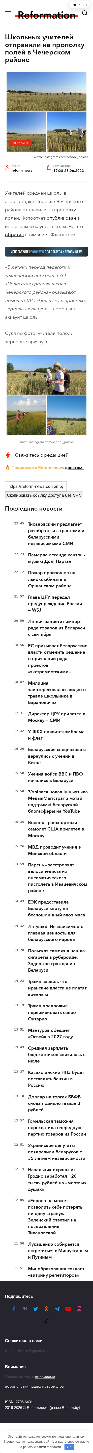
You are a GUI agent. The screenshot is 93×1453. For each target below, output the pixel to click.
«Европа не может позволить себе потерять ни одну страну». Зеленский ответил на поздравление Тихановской (55, 1216)
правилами (45, 1377)
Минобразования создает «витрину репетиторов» (56, 1272)
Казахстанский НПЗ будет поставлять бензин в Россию (56, 1079)
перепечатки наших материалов (34, 1386)
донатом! (74, 467)
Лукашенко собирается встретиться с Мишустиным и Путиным (58, 1251)
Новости (20, 143)
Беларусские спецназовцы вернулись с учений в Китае (57, 756)
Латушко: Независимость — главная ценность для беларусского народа (57, 933)
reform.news (22, 170)
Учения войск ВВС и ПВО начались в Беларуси (55, 777)
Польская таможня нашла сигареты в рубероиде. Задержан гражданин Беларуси (56, 960)
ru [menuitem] (74, 4)
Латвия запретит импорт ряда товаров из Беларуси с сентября (56, 628)
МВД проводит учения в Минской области (54, 850)
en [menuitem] (85, 4)
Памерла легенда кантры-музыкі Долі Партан (56, 558)
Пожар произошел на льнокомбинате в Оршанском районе (51, 579)
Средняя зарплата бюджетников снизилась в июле (57, 1055)
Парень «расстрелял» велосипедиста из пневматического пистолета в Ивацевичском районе (57, 877)
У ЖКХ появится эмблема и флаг (56, 735)
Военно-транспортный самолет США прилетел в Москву (56, 829)
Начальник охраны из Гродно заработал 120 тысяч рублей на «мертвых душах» (57, 1179)
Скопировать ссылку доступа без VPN (44, 495)
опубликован (61, 218)
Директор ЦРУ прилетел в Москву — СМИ (56, 717)
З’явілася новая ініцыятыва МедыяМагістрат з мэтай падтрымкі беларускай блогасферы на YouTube (58, 801)
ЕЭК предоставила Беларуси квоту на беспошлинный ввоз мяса (56, 908)
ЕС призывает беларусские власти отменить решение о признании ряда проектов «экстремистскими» (57, 658)
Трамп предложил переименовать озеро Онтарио (52, 1012)
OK (69, 1447)
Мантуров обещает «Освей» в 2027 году (50, 1033)
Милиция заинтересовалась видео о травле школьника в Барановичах (57, 693)
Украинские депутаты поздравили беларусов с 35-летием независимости (56, 1152)
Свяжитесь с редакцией (41, 455)
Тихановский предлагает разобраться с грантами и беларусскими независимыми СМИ (56, 534)
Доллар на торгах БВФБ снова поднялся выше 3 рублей (54, 1103)
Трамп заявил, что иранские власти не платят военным (57, 988)
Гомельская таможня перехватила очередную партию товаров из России (57, 1128)
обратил (14, 234)
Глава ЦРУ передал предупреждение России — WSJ (55, 604)
